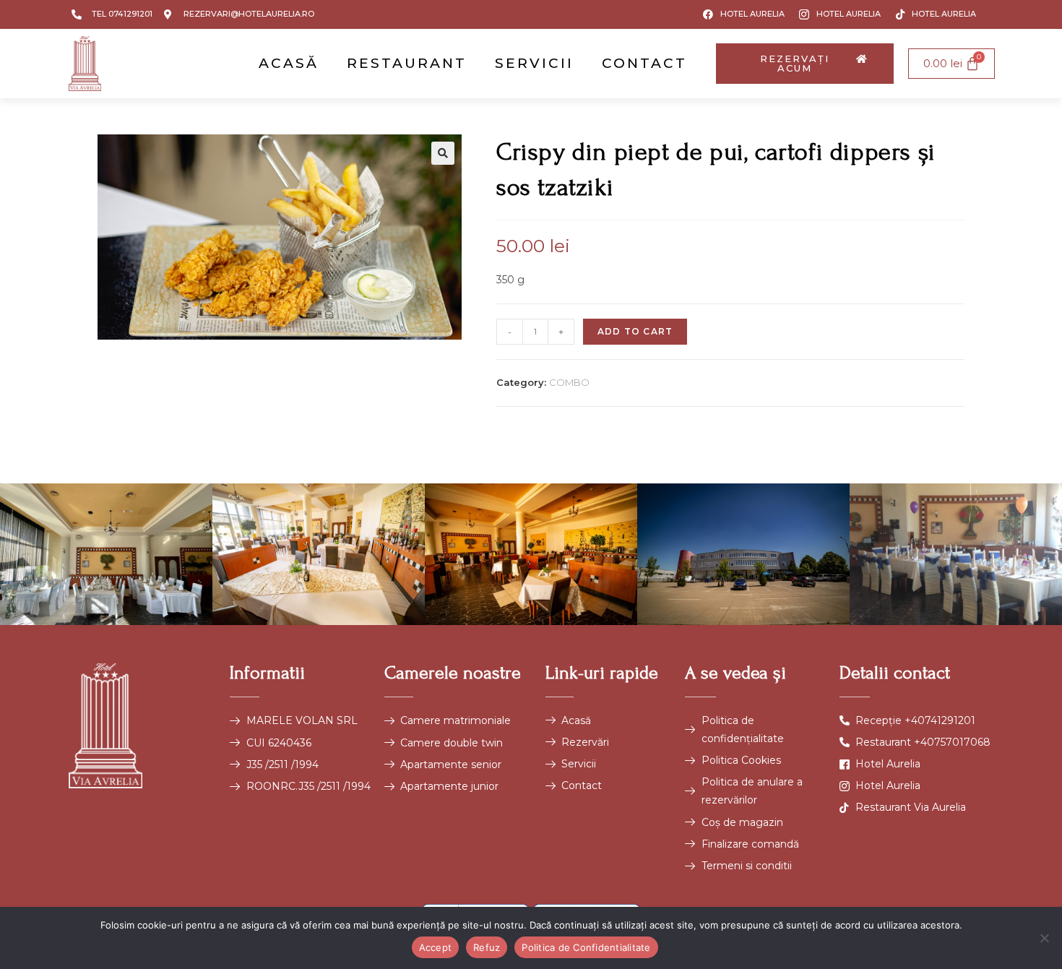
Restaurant (407, 63)
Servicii (534, 63)
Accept (435, 947)
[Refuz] (1044, 938)
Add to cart (635, 331)
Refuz (486, 947)
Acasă (289, 63)
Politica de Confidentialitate (586, 947)
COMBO (569, 382)
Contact (644, 63)
